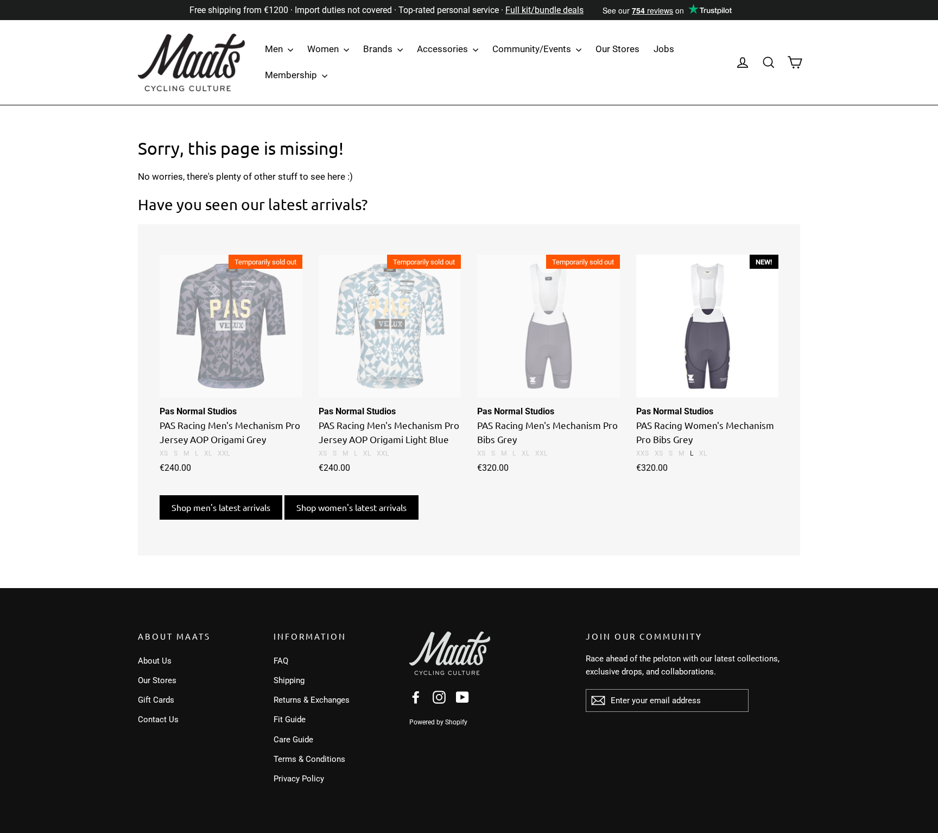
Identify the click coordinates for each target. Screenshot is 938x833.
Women (324, 48)
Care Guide (293, 739)
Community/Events (532, 48)
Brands (379, 48)
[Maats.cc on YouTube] (462, 696)
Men (275, 48)
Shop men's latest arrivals (221, 507)
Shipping (289, 680)
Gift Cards (156, 700)
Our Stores (617, 48)
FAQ (281, 661)
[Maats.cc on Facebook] (415, 696)
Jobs (664, 48)
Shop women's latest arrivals (351, 507)
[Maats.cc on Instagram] (439, 696)
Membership (292, 75)
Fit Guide (290, 719)
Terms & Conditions (309, 759)
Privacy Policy (299, 779)
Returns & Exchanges (312, 700)
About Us (155, 661)
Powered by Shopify (438, 722)
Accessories (443, 48)
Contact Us (158, 719)
